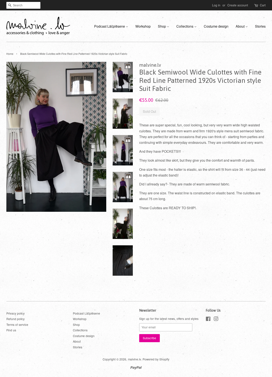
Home (9, 53)
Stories (260, 26)
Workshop (143, 26)
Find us (11, 330)
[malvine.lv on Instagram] (216, 319)
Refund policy (15, 319)
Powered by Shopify (156, 359)
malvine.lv (134, 359)
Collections (185, 26)
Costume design (216, 26)
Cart (263, 5)
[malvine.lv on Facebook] (208, 319)
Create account (237, 5)
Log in (216, 5)
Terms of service (17, 324)
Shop (162, 26)
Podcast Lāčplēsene (110, 26)
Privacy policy (15, 313)
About (240, 26)
